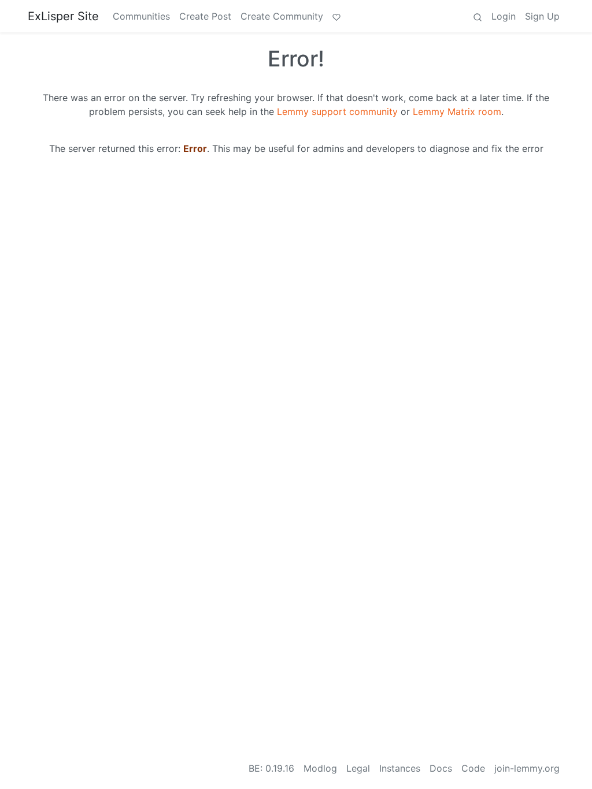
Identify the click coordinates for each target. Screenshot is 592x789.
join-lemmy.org (527, 768)
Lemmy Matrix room (457, 111)
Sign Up (542, 16)
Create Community (281, 16)
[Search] (477, 16)
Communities (141, 16)
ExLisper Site (63, 16)
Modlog (320, 768)
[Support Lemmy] (336, 16)
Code (473, 768)
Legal (358, 768)
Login (503, 16)
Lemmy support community (337, 111)
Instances (399, 768)
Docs (441, 768)
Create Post (205, 16)
